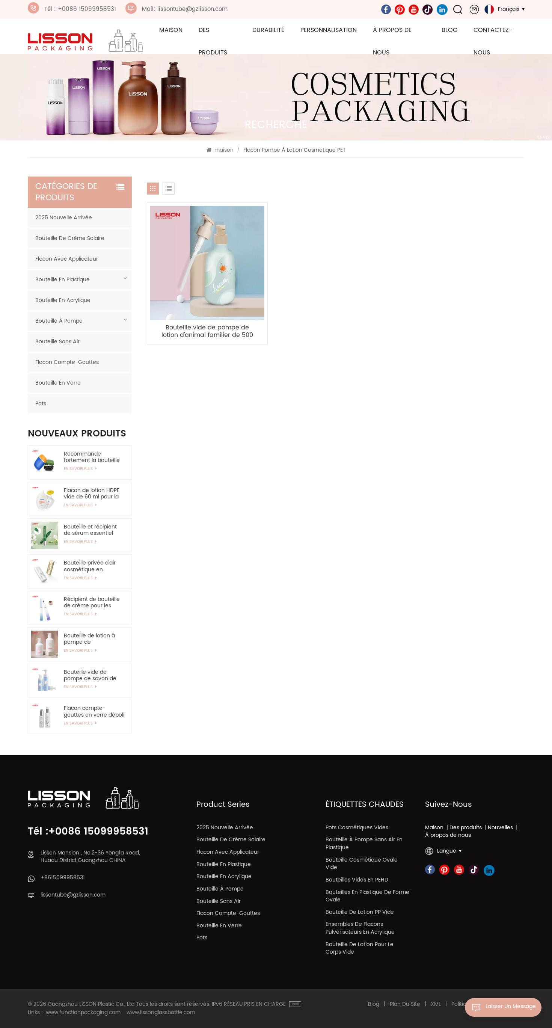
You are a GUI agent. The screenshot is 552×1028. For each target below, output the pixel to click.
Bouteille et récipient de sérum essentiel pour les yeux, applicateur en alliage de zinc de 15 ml (92, 530)
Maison (434, 828)
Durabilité (268, 30)
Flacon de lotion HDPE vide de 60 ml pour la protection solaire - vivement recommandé (91, 493)
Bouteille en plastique (62, 279)
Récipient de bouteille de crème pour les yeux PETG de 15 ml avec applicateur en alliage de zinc (92, 602)
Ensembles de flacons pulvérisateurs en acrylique (360, 928)
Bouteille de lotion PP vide (360, 912)
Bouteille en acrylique (62, 300)
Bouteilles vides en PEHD (357, 880)
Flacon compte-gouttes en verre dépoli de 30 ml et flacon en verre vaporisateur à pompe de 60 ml (94, 711)
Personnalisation (328, 30)
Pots (40, 403)
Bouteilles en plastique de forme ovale (367, 896)
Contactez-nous (493, 41)
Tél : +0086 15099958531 (80, 9)
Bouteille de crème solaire (69, 238)
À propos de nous (392, 41)
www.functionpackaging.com (83, 1012)
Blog (449, 30)
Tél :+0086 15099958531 (88, 832)
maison (170, 30)
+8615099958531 (63, 878)
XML (436, 1004)
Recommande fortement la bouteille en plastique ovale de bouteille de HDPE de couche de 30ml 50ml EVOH (92, 457)
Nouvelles (500, 828)
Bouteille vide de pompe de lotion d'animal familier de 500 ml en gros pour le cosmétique (207, 331)
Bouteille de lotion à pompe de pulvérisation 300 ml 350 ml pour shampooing (90, 638)
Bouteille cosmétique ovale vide (362, 864)
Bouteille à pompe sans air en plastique (364, 844)
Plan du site (405, 1004)
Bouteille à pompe (59, 321)
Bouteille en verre (58, 383)
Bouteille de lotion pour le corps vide (360, 949)
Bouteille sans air (57, 341)
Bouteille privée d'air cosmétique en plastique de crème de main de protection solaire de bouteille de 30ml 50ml (93, 566)
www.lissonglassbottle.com (161, 1012)
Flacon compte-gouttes (67, 362)
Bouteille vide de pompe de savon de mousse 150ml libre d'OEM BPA (90, 675)
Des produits (213, 41)
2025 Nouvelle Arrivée (63, 217)
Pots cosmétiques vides (357, 828)
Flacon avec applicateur (66, 259)
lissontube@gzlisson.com (73, 895)
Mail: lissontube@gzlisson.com (185, 9)
